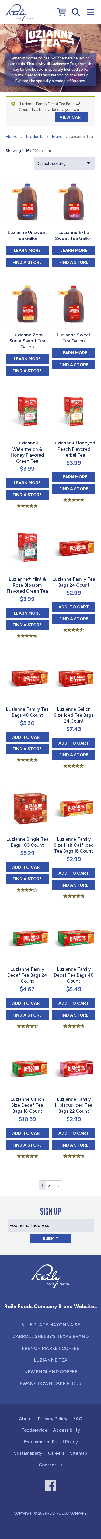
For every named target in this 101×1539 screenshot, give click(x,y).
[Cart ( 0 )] (62, 12)
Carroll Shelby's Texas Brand (50, 1336)
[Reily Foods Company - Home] (19, 12)
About (25, 1418)
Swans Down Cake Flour (50, 1383)
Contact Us (50, 1464)
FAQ (77, 1418)
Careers (56, 1453)
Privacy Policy (52, 1418)
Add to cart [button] (76, 606)
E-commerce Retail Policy (50, 1441)
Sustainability (28, 1453)
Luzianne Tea (50, 1360)
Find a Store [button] (31, 262)
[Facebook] (50, 1485)
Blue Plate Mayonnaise (50, 1324)
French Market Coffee (50, 1348)
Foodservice (34, 1430)
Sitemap (78, 1453)
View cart (71, 117)
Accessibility (66, 1430)
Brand (57, 136)
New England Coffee (50, 1371)
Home (12, 136)
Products (34, 136)
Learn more (31, 250)
